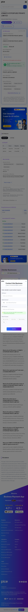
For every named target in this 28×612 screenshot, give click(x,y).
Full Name (4, 293)
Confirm (14, 329)
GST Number (4, 306)
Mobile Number (5, 299)
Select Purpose (5, 316)
